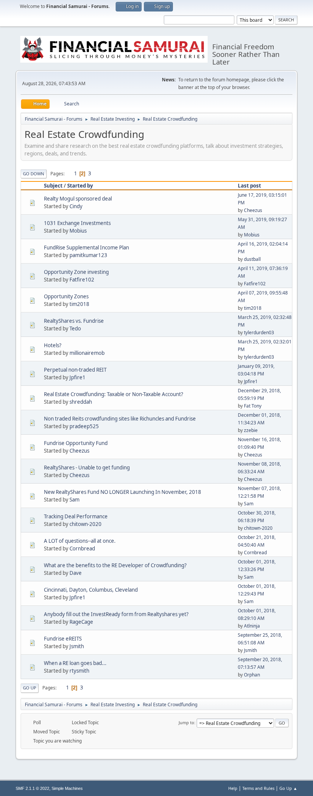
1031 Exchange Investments (77, 223)
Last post (249, 185)
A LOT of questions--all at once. (80, 540)
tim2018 (79, 304)
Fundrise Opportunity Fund (76, 443)
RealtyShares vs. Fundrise (74, 320)
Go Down (33, 173)
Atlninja (252, 626)
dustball (252, 259)
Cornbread (82, 548)
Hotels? (52, 345)
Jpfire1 (77, 377)
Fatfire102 (81, 279)
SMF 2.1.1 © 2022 (32, 788)
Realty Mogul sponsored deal (78, 198)
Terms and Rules (258, 788)
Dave (75, 572)
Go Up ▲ (288, 788)
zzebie (251, 430)
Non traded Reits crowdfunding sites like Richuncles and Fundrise (120, 418)
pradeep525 (84, 426)
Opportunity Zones (66, 296)
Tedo (75, 328)
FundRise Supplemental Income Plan (86, 247)
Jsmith (76, 646)
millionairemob (87, 352)
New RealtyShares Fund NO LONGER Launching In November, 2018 (122, 492)
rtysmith (79, 670)
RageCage (81, 621)
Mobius (78, 230)
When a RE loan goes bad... (75, 663)
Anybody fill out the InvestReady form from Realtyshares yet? (116, 614)
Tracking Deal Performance (76, 516)
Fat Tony (252, 406)
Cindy (75, 206)
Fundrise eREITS (63, 638)
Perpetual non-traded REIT (75, 369)
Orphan (252, 674)
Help (232, 788)
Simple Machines (67, 788)
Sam (74, 499)
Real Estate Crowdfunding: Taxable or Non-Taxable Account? (113, 394)
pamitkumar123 (88, 255)
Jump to (186, 722)
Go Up (29, 688)
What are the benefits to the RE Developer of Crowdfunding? (115, 565)
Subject (53, 185)
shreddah (80, 401)
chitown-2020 (85, 524)
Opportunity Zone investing (76, 272)
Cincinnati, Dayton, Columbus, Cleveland (91, 589)
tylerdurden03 (259, 332)
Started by (80, 185)
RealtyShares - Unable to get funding (87, 467)
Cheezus (253, 210)
